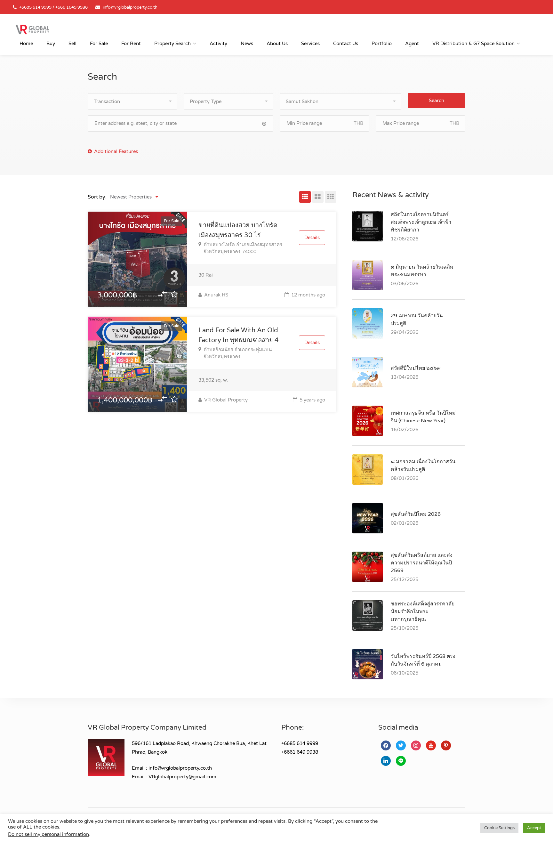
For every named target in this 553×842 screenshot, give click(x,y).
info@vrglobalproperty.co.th (130, 7)
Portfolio (382, 43)
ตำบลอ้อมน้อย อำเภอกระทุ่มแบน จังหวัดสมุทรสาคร (238, 353)
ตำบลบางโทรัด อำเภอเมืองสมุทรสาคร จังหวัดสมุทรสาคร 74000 (243, 248)
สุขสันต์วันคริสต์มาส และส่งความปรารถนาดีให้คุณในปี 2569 (422, 563)
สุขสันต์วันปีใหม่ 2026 (416, 514)
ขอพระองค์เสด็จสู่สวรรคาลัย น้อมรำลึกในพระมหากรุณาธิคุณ (422, 611)
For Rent (131, 43)
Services (310, 43)
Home (26, 43)
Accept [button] (534, 827)
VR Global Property (225, 400)
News (247, 43)
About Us (277, 43)
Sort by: (97, 197)
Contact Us (345, 43)
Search (436, 100)
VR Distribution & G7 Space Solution (473, 43)
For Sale (99, 43)
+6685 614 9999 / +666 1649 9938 (53, 7)
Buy (50, 43)
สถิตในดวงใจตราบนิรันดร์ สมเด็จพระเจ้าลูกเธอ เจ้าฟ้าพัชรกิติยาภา (421, 222)
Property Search (172, 43)
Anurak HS (215, 295)
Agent (412, 43)
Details (312, 237)
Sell (72, 43)
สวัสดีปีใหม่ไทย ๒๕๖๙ (416, 368)
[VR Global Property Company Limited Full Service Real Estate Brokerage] (32, 29)
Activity (218, 43)
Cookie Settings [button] (499, 827)
